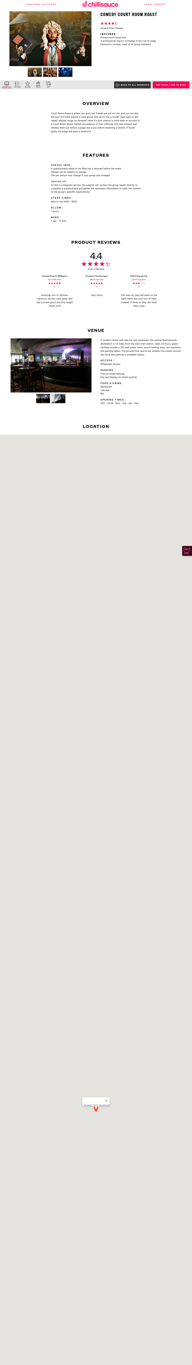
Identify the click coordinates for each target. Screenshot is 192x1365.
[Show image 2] (50, 72)
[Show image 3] (65, 72)
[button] (96, 1109)
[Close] (106, 1100)
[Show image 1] (35, 72)
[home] (100, 4)
